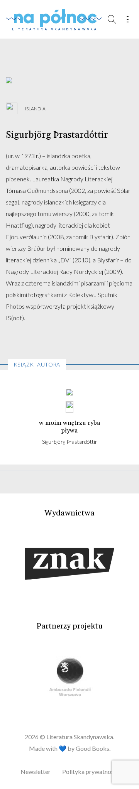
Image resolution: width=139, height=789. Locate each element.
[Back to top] (116, 766)
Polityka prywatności (90, 771)
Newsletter (35, 771)
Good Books (92, 748)
